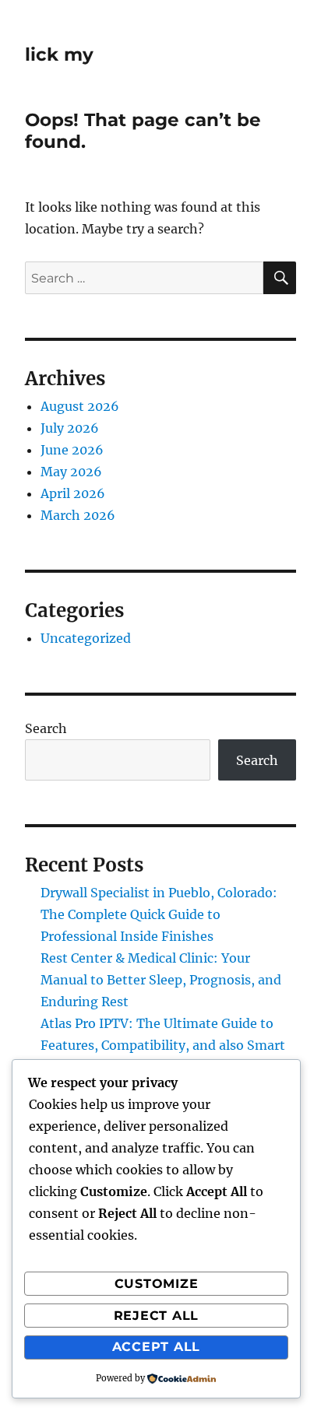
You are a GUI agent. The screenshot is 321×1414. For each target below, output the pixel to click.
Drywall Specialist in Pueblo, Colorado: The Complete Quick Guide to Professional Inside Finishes (159, 914)
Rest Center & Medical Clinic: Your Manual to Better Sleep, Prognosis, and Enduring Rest (161, 979)
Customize (157, 1283)
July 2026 (70, 428)
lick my (59, 54)
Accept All (156, 1346)
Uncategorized (86, 638)
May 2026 (71, 471)
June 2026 (72, 450)
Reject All (156, 1315)
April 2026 (73, 493)
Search (46, 728)
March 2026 (78, 515)
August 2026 (80, 406)
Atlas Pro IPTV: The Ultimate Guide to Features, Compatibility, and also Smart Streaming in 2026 (163, 1045)
